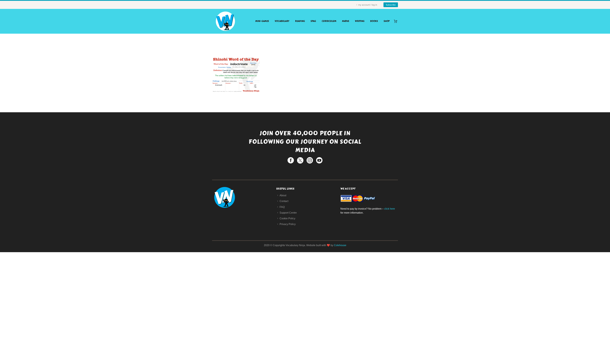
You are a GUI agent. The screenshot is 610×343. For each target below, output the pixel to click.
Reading (300, 21)
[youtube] (319, 160)
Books (374, 21)
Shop (387, 21)
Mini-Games (262, 21)
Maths (345, 21)
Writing (359, 21)
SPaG (313, 21)
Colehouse (340, 245)
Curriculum (329, 21)
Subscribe (391, 4)
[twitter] (300, 160)
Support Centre (288, 212)
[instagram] (310, 160)
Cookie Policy (287, 218)
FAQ (282, 207)
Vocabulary (282, 21)
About (283, 195)
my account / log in (367, 4)
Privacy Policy (288, 224)
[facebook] (291, 160)
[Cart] (397, 21)
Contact (284, 201)
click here (389, 208)
